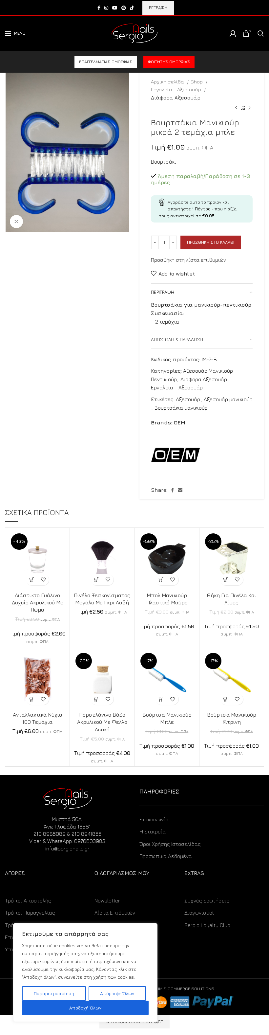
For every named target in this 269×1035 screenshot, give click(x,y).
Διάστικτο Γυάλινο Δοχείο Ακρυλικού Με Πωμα (37, 602)
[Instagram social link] (106, 8)
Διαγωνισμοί (199, 913)
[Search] (260, 33)
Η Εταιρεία (152, 831)
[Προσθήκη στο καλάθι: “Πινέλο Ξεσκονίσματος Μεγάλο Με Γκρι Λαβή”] (96, 579)
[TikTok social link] (132, 8)
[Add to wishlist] (43, 579)
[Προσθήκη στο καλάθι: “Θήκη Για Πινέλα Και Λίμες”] (226, 579)
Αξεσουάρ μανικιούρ (228, 399)
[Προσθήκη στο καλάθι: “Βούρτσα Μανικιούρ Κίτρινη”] (226, 699)
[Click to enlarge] (16, 221)
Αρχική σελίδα (168, 81)
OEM (179, 422)
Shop (197, 81)
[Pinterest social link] (123, 8)
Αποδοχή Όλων (85, 1007)
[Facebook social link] (98, 8)
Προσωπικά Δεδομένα (165, 856)
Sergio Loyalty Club (207, 925)
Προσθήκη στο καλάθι (210, 242)
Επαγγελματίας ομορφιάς (105, 61)
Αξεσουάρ (188, 399)
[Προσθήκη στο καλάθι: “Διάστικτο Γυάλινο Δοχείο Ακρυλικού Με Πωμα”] (31, 579)
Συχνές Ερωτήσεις (206, 900)
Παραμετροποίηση (54, 993)
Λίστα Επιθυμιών (114, 913)
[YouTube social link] (114, 8)
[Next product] (249, 108)
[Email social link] (180, 490)
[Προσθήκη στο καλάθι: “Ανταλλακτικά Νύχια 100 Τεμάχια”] (31, 699)
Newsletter (107, 900)
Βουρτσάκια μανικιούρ (181, 408)
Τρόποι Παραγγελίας (30, 913)
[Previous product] (236, 108)
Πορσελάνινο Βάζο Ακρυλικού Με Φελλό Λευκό (102, 722)
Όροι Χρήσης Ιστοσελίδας (170, 844)
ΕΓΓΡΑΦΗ (158, 7)
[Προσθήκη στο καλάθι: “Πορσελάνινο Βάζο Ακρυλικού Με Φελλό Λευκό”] (96, 699)
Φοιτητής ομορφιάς (169, 61)
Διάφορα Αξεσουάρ (175, 97)
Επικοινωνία (154, 819)
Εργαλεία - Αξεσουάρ (176, 89)
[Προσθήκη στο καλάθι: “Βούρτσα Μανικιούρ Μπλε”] (161, 699)
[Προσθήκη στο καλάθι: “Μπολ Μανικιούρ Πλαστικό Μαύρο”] (161, 579)
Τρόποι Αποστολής (28, 900)
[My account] (232, 33)
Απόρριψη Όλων (117, 993)
